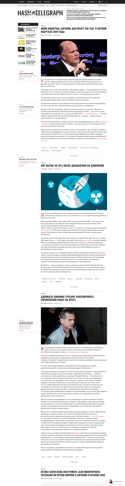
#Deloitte (70, 279)
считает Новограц (91, 114)
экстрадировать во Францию (77, 352)
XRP (69, 215)
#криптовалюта (54, 147)
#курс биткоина (23, 5)
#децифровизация (71, 5)
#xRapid (97, 279)
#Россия (31, 5)
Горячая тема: (75, 9)
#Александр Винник (68, 457)
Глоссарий (47, 2)
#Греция (49, 457)
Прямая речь (30, 2)
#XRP (51, 281)
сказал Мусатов (97, 416)
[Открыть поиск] (106, 2)
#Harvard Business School (49, 279)
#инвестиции (45, 150)
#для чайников (40, 5)
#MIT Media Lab (88, 279)
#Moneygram (58, 281)
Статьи (39, 2)
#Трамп (52, 5)
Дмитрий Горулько (46, 35)
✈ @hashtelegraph (102, 5)
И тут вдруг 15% (46, 230)
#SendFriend (62, 279)
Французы (44, 355)
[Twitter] (102, 2)
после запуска (88, 240)
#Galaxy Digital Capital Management (89, 147)
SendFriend (101, 253)
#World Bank (79, 279)
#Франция (57, 457)
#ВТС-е (77, 457)
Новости (21, 2)
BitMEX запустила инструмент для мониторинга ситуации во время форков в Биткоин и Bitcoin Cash (73, 473)
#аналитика (60, 5)
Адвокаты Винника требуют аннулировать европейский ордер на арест (67, 298)
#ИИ (47, 5)
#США (43, 457)
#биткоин (63, 147)
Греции (76, 433)
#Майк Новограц (73, 147)
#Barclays (44, 281)
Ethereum (81, 215)
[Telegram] (99, 2)
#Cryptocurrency (56, 150)
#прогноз (44, 147)
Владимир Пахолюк (46, 169)
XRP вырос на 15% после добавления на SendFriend (72, 165)
